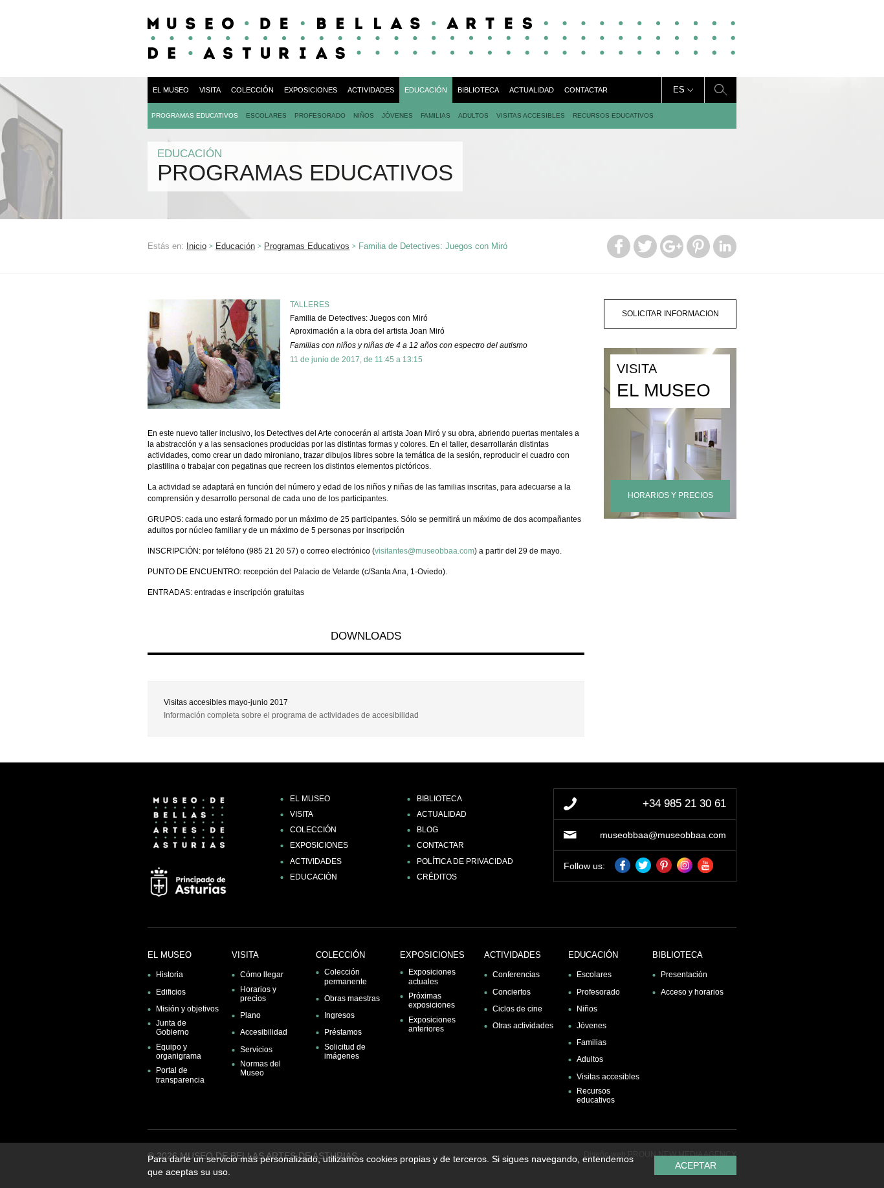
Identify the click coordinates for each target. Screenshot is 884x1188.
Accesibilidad (263, 1032)
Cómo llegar (261, 974)
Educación (425, 90)
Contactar (586, 90)
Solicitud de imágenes (345, 1051)
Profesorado (320, 115)
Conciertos (511, 992)
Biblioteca (478, 90)
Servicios (256, 1049)
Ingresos (339, 1015)
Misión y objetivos (187, 1008)
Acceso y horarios (692, 992)
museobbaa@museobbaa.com (663, 835)
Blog (427, 829)
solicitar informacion (670, 313)
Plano (250, 1015)
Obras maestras (352, 998)
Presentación (684, 974)
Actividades (371, 90)
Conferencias (516, 974)
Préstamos (343, 1032)
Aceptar (695, 1165)
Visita (210, 90)
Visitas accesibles (530, 115)
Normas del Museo (260, 1068)
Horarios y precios (258, 994)
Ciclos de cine (517, 1008)
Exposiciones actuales (432, 976)
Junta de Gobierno (172, 1028)
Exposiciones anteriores (432, 1024)
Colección (252, 90)
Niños (363, 115)
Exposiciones (310, 90)
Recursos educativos (613, 115)
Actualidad (531, 90)
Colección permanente (345, 976)
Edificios (171, 992)
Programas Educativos (194, 115)
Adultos (473, 115)
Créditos (437, 876)
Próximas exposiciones (431, 1000)
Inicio (196, 246)
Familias (435, 115)
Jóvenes (397, 115)
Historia (169, 974)
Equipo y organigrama (178, 1051)
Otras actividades (522, 1025)
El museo (171, 90)
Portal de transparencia (180, 1075)
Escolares (266, 115)
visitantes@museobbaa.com (424, 551)
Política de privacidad (465, 861)
